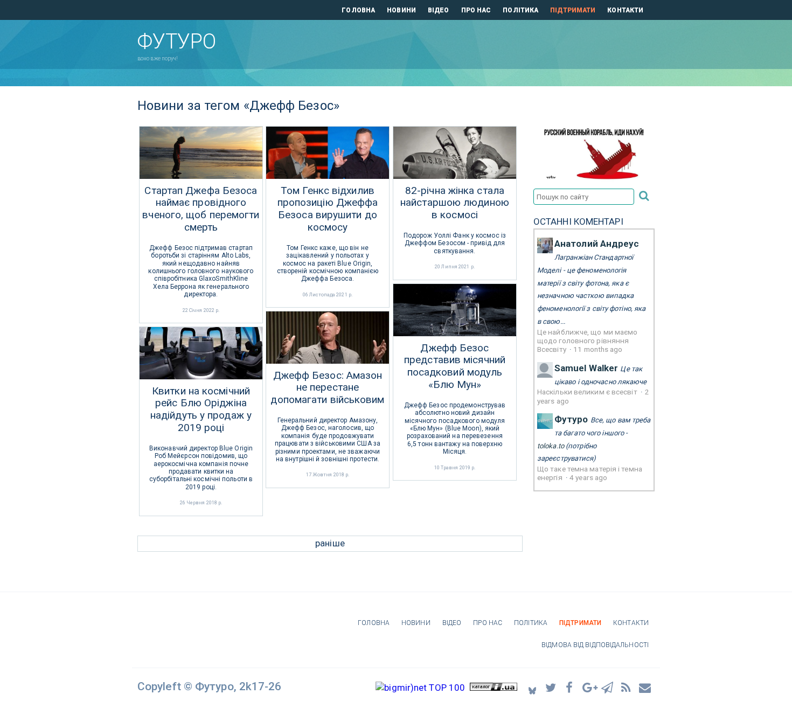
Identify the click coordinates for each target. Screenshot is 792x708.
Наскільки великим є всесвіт (588, 391)
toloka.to (550, 446)
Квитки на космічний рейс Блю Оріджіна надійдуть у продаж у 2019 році (201, 409)
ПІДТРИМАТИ (572, 10)
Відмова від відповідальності (595, 645)
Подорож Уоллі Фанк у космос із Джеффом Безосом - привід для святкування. (455, 243)
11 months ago (597, 349)
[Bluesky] (532, 687)
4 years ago (588, 477)
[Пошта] (645, 687)
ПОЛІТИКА (520, 10)
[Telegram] (608, 687)
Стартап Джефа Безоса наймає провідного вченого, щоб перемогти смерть (200, 209)
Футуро (571, 419)
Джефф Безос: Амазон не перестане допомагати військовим (327, 388)
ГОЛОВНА (358, 10)
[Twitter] (551, 687)
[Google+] (589, 687)
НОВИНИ (401, 10)
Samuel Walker (586, 368)
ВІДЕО (438, 10)
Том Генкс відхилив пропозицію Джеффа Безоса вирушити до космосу (327, 209)
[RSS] (626, 687)
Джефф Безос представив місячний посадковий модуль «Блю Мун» (454, 366)
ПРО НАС (476, 10)
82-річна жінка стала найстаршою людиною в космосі (454, 203)
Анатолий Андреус (597, 243)
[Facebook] (570, 687)
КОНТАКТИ (625, 10)
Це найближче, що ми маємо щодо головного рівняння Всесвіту (587, 341)
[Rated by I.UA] (493, 687)
